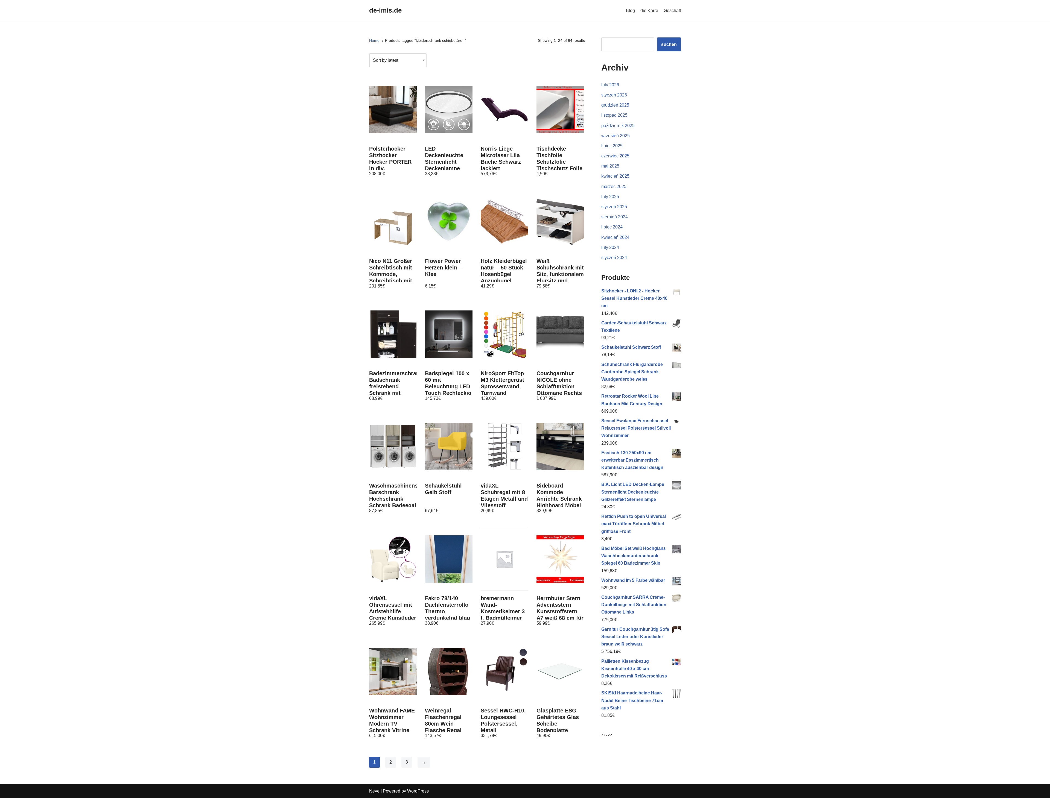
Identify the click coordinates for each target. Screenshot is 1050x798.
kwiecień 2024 (615, 237)
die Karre (649, 10)
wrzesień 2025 (615, 135)
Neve (374, 791)
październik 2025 (618, 125)
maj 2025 (610, 166)
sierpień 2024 (614, 217)
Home (374, 40)
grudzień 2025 (615, 105)
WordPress (418, 791)
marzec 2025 (613, 186)
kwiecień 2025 (615, 176)
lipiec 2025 (612, 145)
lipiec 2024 (612, 227)
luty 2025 (610, 196)
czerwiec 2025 (615, 156)
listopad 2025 (614, 115)
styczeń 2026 (614, 95)
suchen (669, 44)
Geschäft (672, 10)
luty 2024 (610, 247)
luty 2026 (610, 85)
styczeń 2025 (614, 206)
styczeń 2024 (614, 257)
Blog (630, 10)
